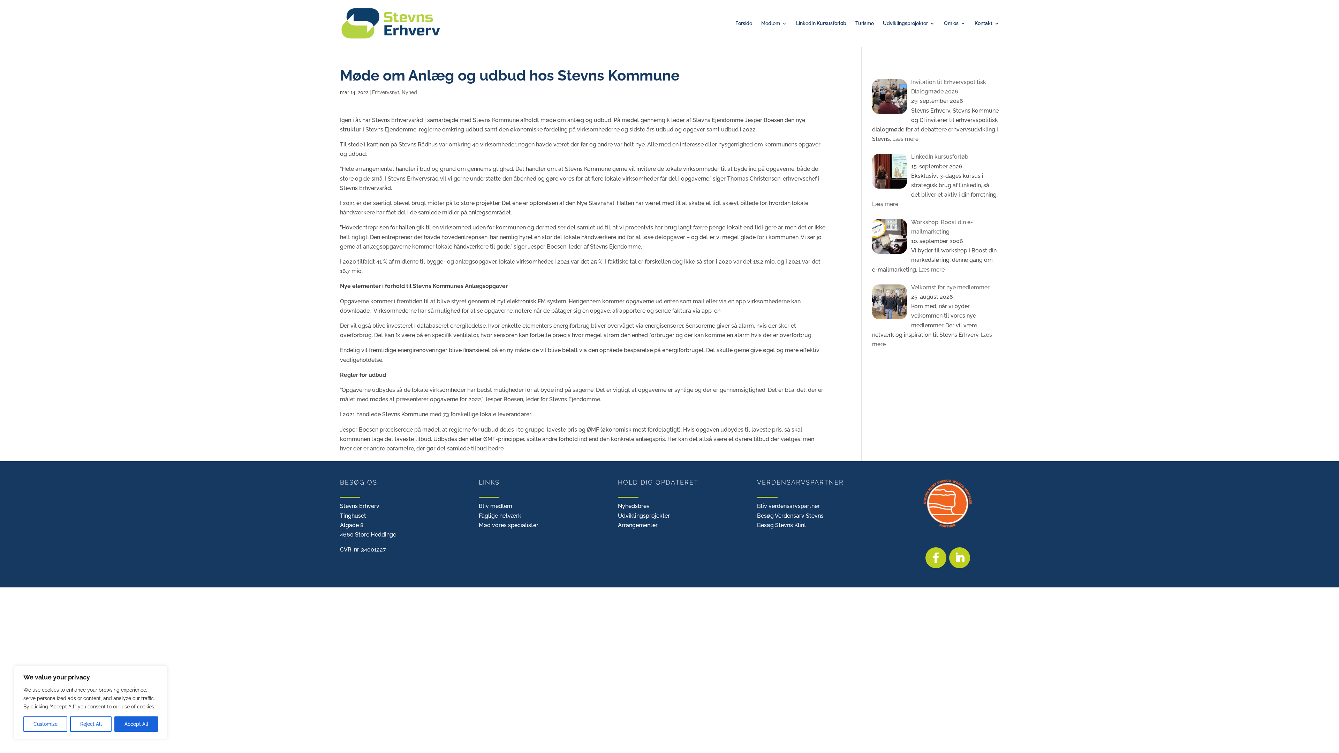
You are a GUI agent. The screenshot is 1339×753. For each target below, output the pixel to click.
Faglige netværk (500, 515)
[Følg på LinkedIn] (959, 557)
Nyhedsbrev (634, 506)
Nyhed (409, 92)
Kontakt (983, 23)
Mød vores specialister (508, 525)
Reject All (91, 724)
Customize (45, 724)
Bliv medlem (495, 506)
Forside (743, 23)
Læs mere (904, 139)
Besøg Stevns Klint (781, 525)
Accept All (136, 724)
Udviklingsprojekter (905, 23)
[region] (90, 702)
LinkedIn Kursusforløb (821, 23)
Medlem (770, 23)
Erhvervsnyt (385, 92)
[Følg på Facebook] (935, 557)
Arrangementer (638, 525)
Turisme (864, 23)
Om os (951, 23)
